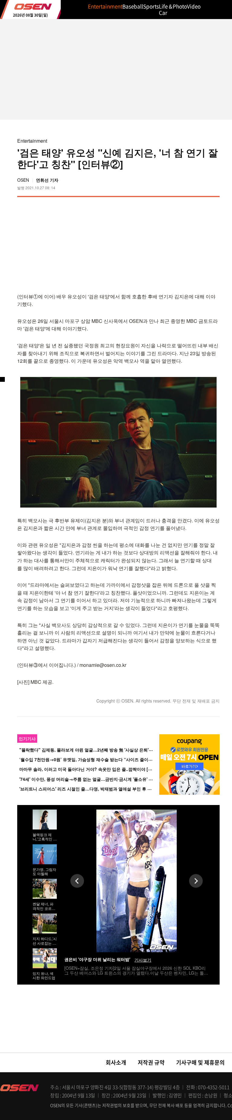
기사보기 (142, 960)
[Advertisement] (169, 244)
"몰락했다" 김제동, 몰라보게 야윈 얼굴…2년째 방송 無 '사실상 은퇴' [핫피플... (93, 750)
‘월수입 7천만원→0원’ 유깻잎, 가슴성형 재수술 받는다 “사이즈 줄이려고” (89, 759)
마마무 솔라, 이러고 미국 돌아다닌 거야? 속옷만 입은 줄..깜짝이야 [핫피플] (90, 769)
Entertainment (32, 141)
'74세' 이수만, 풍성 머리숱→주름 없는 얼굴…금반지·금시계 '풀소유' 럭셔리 (90, 779)
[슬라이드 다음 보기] (196, 881)
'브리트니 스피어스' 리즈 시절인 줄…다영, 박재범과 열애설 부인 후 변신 (87, 789)
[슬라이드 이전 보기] (77, 881)
